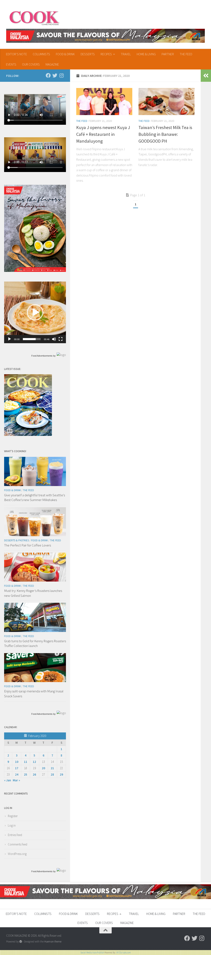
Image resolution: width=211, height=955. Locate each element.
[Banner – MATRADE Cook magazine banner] (105, 36)
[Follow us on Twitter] (54, 75)
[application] (35, 312)
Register (13, 816)
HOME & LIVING (146, 54)
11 (25, 762)
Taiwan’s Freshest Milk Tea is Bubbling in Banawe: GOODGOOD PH (165, 134)
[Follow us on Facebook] (48, 75)
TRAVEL (126, 54)
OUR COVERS (31, 64)
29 (61, 774)
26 (34, 774)
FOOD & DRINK (65, 54)
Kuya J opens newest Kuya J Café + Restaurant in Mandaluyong (103, 134)
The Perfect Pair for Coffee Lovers (27, 545)
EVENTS (11, 64)
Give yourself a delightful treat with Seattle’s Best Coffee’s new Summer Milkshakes (34, 497)
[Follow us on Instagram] (61, 75)
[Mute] (54, 339)
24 (16, 774)
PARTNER (168, 54)
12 (34, 762)
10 (16, 762)
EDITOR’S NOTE (16, 54)
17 (16, 768)
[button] (35, 312)
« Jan (7, 780)
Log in (12, 825)
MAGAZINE (52, 64)
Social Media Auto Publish (92, 952)
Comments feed (17, 844)
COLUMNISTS (41, 54)
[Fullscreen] (61, 339)
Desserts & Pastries (16, 540)
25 (25, 774)
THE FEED (186, 54)
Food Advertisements (42, 356)
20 (43, 768)
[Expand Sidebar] (206, 75)
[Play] (9, 339)
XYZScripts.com (123, 952)
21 (52, 768)
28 (52, 774)
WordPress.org (17, 854)
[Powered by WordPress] (20, 941)
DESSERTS (88, 54)
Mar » (16, 780)
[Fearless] (35, 271)
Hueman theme (52, 941)
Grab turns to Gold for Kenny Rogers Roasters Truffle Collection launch (35, 643)
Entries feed (15, 835)
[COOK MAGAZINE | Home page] (34, 17)
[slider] (32, 339)
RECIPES (106, 54)
